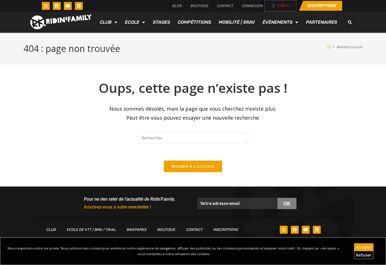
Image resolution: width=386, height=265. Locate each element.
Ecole (132, 22)
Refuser (363, 255)
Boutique (199, 6)
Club (106, 22)
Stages (161, 22)
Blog (177, 6)
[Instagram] (46, 6)
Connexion (252, 6)
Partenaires (321, 22)
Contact (225, 6)
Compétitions (194, 22)
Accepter (364, 247)
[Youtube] (68, 6)
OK (286, 203)
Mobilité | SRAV (237, 22)
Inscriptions (225, 229)
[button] (350, 22)
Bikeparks (137, 229)
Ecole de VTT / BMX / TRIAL (91, 229)
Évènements (277, 22)
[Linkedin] (79, 6)
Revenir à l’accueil (193, 166)
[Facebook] (57, 6)
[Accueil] (329, 46)
